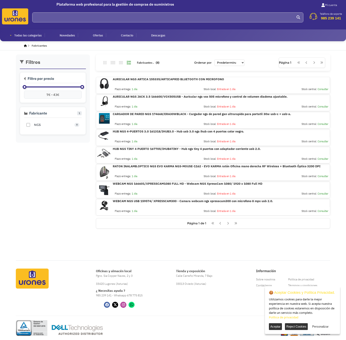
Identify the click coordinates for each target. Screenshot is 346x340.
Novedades (67, 35)
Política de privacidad (301, 279)
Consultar (323, 89)
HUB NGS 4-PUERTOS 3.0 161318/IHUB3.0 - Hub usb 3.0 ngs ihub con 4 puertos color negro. (178, 131)
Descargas (158, 35)
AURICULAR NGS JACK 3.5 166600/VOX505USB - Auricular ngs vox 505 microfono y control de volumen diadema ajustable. (200, 96)
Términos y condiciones (302, 285)
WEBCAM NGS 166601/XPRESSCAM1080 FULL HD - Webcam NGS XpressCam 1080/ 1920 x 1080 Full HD (187, 184)
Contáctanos (264, 285)
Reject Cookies (296, 326)
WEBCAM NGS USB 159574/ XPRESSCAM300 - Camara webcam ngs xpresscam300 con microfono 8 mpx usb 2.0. (193, 201)
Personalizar (320, 326)
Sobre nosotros (265, 279)
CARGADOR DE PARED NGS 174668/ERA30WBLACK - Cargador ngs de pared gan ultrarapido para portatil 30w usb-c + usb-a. (202, 114)
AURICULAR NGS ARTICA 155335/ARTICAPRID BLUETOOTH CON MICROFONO (168, 79)
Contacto (127, 35)
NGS (37, 125)
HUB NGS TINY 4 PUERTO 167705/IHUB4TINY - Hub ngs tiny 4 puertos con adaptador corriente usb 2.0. (187, 149)
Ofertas (98, 35)
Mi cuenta (331, 5)
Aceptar (275, 326)
